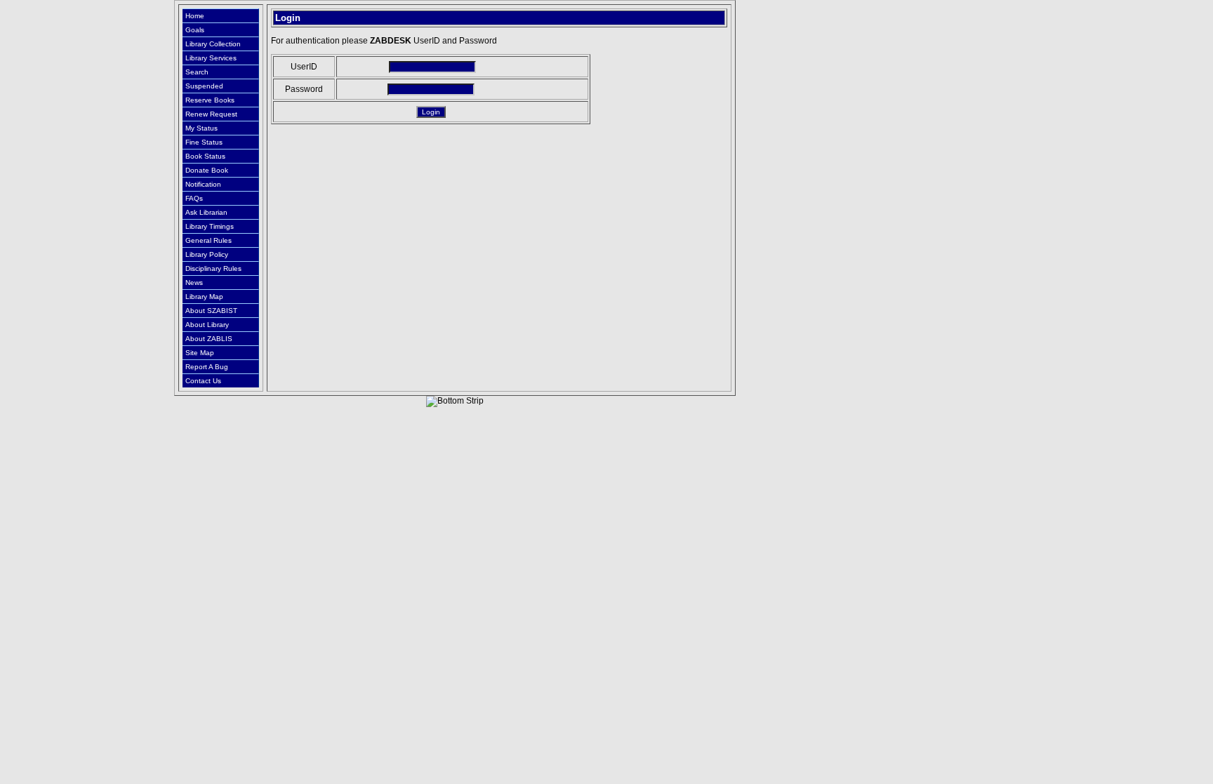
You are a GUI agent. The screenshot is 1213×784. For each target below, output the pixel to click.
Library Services (211, 58)
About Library (207, 324)
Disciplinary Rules (213, 268)
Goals (194, 30)
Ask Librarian (206, 212)
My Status (201, 128)
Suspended (204, 86)
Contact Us (203, 381)
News (194, 282)
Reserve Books (209, 100)
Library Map (204, 296)
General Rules (208, 240)
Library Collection (213, 44)
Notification (203, 184)
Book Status (205, 156)
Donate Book (206, 170)
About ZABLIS (208, 339)
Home (194, 16)
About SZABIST (211, 310)
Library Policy (206, 254)
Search (196, 72)
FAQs (194, 198)
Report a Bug (206, 367)
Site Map (199, 353)
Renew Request (211, 114)
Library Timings (209, 226)
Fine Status (204, 142)
